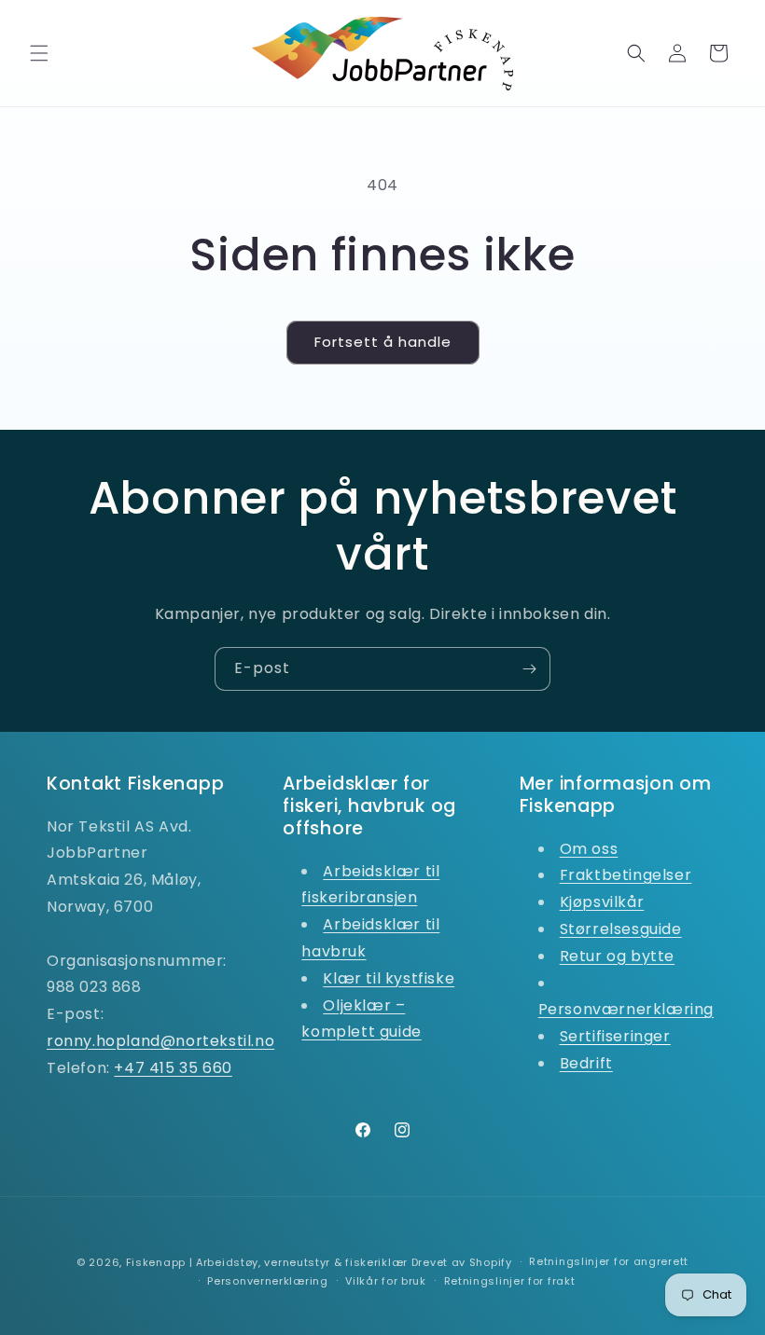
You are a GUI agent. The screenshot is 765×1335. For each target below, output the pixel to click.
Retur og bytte (617, 956)
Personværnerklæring (626, 1009)
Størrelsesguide (621, 929)
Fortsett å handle (383, 341)
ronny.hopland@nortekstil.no (160, 1041)
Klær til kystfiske (388, 978)
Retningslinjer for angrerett (608, 1261)
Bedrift (586, 1063)
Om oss (589, 849)
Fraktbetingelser (626, 875)
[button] (39, 53)
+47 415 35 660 (172, 1068)
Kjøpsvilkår (602, 902)
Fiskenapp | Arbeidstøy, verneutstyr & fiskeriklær (267, 1262)
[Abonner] (528, 669)
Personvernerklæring (267, 1280)
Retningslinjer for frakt (510, 1280)
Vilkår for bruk (385, 1280)
